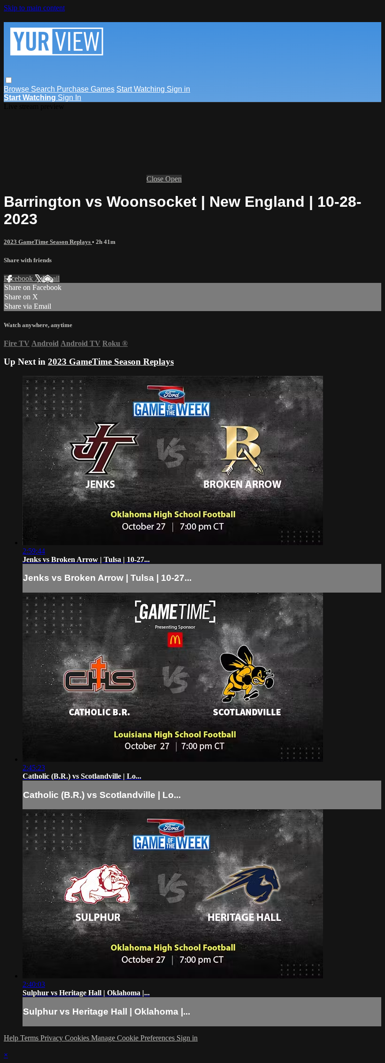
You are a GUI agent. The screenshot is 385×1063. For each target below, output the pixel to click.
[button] (9, 80)
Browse (17, 89)
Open (173, 179)
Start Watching (141, 89)
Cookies (78, 1038)
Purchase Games (86, 89)
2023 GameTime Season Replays (48, 241)
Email (51, 278)
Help (12, 1038)
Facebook (19, 278)
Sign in (178, 89)
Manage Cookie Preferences (134, 1038)
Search (44, 89)
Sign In (69, 98)
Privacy (52, 1038)
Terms (30, 1038)
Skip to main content (34, 8)
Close (155, 179)
